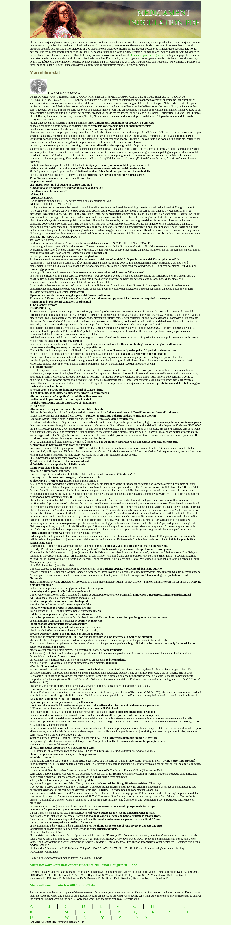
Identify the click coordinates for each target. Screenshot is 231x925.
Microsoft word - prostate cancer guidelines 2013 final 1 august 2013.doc (83, 865)
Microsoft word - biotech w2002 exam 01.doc (63, 885)
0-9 (142, 917)
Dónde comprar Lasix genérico (147, 55)
